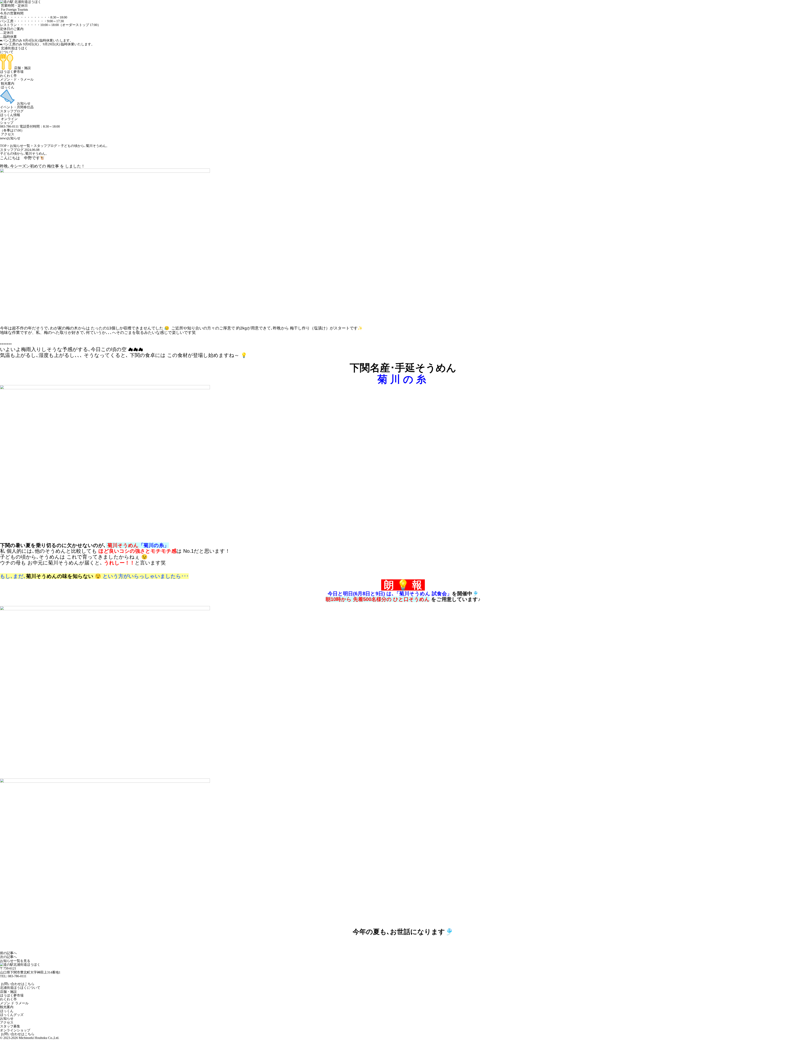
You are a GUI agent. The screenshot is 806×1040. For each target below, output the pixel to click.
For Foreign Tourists (14, 9)
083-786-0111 (17, 976)
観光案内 (7, 83)
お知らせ (23, 103)
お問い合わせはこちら (17, 984)
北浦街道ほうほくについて (20, 987)
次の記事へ (8, 957)
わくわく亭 (8, 75)
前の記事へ (8, 953)
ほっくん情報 (10, 115)
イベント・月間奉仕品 (17, 107)
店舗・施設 (22, 68)
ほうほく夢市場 (12, 71)
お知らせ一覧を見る (15, 961)
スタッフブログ (12, 111)
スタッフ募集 (10, 1026)
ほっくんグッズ (12, 1014)
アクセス (7, 134)
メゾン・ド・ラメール (17, 79)
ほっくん (7, 87)
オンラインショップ (9, 120)
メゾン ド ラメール (14, 1003)
